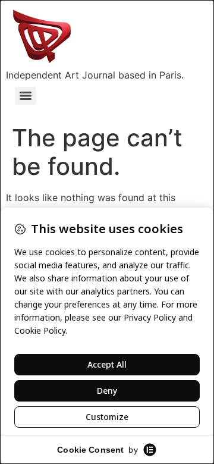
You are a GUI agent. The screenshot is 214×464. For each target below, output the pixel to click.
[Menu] (25, 96)
